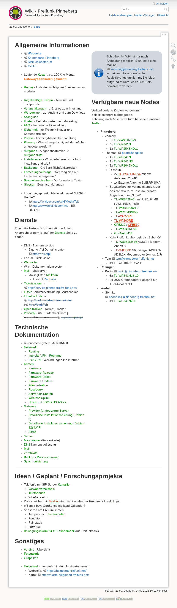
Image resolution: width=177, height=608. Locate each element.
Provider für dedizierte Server (48, 410)
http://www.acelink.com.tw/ (50, 205)
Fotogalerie (32, 553)
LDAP (28, 292)
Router (28, 87)
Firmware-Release (41, 372)
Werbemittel (32, 112)
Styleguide (31, 117)
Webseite (34, 53)
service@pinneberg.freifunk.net (132, 69)
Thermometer (55, 514)
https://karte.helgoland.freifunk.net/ (65, 574)
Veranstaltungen (35, 108)
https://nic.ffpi (41, 254)
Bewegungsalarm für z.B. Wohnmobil (49, 531)
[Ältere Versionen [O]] (173, 52)
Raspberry (35, 389)
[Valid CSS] (106, 598)
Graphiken (31, 558)
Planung (29, 142)
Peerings (55, 355)
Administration (38, 385)
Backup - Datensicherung (41, 457)
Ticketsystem (33, 283)
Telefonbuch (36, 493)
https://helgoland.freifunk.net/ (67, 570)
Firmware (34, 368)
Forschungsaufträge (38, 172)
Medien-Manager (144, 15)
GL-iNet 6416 (123, 233)
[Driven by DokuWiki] (124, 598)
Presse (28, 138)
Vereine (29, 549)
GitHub (32, 66)
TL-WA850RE (123, 216)
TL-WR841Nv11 (125, 301)
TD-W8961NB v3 (125, 241)
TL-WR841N (122, 144)
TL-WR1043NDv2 (126, 212)
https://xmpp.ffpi (72, 317)
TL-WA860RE (123, 220)
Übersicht (162, 15)
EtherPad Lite (33, 296)
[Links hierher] (173, 59)
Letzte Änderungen (120, 15)
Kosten (42, 74)
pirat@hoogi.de (132, 152)
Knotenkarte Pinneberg (43, 57)
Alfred (32, 431)
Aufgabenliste (33, 155)
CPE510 (133, 224)
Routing (33, 351)
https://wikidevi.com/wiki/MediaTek (55, 201)
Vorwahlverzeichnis (41, 489)
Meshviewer (32, 440)
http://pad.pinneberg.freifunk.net (50, 300)
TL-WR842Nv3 (124, 199)
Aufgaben (30, 150)
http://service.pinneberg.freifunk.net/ (52, 287)
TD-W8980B (122, 250)
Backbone (31, 167)
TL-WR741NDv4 (129, 174)
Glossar (29, 184)
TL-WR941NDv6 (125, 229)
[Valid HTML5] (88, 598)
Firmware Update (40, 381)
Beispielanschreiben (37, 180)
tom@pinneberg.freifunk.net (135, 258)
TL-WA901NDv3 (125, 140)
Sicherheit (31, 129)
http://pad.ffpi (38, 304)
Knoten (29, 364)
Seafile (53, 501)
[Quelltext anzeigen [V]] (173, 45)
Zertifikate (31, 453)
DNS (27, 444)
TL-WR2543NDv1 (126, 148)
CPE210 (119, 224)
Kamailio (64, 484)
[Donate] (52, 598)
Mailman (52, 275)
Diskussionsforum (40, 61)
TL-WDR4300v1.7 (126, 208)
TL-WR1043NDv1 (126, 165)
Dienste (60, 232)
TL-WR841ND (123, 161)
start (37, 26)
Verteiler (50, 279)
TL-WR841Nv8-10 (126, 275)
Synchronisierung (36, 461)
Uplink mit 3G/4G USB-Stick (47, 402)
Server (28, 436)
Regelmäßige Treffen (38, 100)
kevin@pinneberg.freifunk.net (137, 271)
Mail (27, 270)
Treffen (96, 123)
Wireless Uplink (38, 398)
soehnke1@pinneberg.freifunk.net (132, 296)
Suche (166, 9)
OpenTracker (33, 309)
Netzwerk (30, 347)
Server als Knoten (40, 393)
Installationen (33, 159)
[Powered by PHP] (70, 598)
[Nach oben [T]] (173, 65)
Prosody (29, 313)
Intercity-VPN (37, 355)
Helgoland (31, 566)
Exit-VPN (34, 360)
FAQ (27, 125)
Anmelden (162, 3)
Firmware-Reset (39, 376)
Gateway (30, 406)
